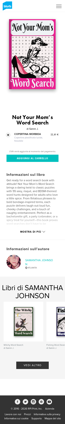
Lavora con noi (13, 414)
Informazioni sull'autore (27, 249)
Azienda (49, 408)
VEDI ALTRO (33, 365)
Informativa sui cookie (16, 418)
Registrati (44, 6)
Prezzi (27, 414)
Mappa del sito (53, 418)
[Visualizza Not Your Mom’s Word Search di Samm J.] (32, 54)
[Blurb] (7, 7)
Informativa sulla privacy (47, 414)
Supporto (36, 418)
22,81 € (54, 134)
